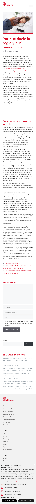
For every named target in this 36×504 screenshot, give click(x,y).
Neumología (7, 425)
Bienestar (6, 444)
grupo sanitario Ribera (21, 71)
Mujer (18, 263)
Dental (5, 436)
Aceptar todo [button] (9, 500)
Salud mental (7, 409)
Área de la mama (8, 414)
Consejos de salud (10, 263)
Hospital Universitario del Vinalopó (16, 69)
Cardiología (6, 422)
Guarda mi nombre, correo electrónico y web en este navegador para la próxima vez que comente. (19, 323)
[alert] (18, 483)
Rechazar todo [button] (26, 500)
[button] (18, 497)
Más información (20, 481)
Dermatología (7, 449)
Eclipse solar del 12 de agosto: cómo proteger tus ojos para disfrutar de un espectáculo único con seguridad (17, 375)
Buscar (5, 340)
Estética (5, 441)
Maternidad (7, 417)
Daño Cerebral (8, 411)
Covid (4, 433)
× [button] (34, 464)
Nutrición (6, 461)
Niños (5, 458)
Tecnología (6, 439)
